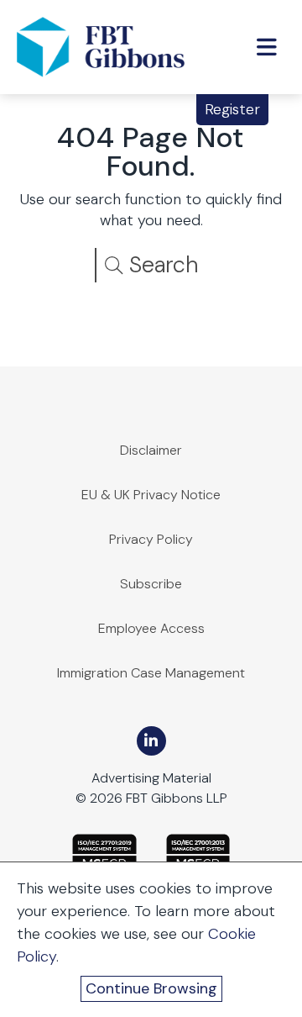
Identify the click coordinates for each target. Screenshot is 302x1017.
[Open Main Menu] (266, 47)
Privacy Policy (151, 539)
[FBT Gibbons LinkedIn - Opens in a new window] (151, 741)
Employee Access (151, 628)
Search (160, 264)
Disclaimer (151, 450)
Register (232, 109)
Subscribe (151, 584)
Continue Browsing (151, 988)
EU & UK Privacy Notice (151, 494)
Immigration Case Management (151, 673)
